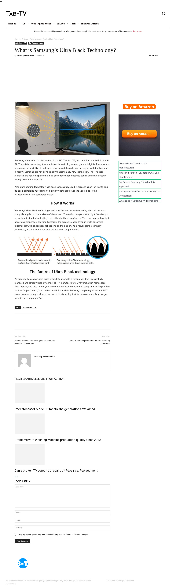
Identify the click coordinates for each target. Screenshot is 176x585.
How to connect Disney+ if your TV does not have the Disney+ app (35, 342)
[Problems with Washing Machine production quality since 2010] (62, 423)
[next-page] (17, 476)
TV (25, 43)
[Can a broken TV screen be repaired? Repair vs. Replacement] (62, 454)
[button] (164, 13)
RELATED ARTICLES (26, 378)
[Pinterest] (30, 324)
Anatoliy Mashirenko (25, 55)
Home (17, 39)
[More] (43, 324)
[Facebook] (17, 324)
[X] (23, 324)
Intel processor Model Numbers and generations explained (55, 409)
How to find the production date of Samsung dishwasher (90, 342)
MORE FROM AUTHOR (51, 378)
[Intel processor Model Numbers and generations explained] (62, 393)
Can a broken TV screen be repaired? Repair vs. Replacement (56, 470)
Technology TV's (29, 307)
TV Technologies (36, 43)
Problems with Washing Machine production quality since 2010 (58, 440)
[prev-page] (15, 476)
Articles (25, 39)
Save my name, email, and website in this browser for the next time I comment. (52, 534)
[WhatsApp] (36, 324)
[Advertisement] (88, 78)
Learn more (137, 31)
